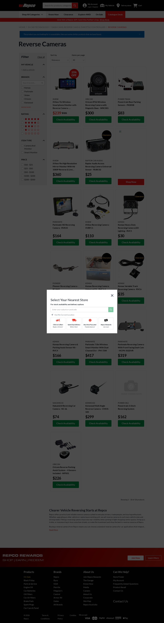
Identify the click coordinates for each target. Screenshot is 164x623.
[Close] (112, 296)
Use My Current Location (64, 315)
